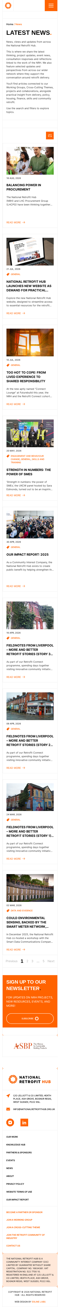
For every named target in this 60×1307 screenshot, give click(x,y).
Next (51, 961)
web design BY (30, 1301)
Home (9, 24)
